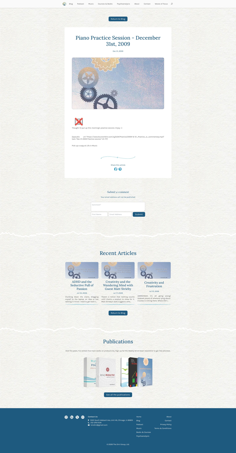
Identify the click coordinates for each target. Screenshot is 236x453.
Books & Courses (143, 432)
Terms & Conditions (162, 428)
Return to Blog (118, 19)
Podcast (80, 4)
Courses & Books (105, 4)
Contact (147, 4)
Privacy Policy (165, 424)
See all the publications (118, 394)
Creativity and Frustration (154, 284)
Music (91, 4)
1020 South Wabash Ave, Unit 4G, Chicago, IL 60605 (111, 420)
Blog (71, 4)
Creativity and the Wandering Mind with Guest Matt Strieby (118, 285)
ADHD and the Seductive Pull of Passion (81, 285)
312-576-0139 (95, 422)
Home (138, 417)
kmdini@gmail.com (99, 425)
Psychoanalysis (123, 4)
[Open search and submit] (171, 3)
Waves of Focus (161, 4)
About (136, 4)
